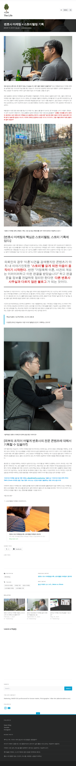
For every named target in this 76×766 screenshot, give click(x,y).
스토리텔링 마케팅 (9, 588)
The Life (8, 15)
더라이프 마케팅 (9, 585)
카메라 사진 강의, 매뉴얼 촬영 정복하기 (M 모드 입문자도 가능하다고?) (26, 748)
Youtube (6, 727)
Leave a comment (26, 28)
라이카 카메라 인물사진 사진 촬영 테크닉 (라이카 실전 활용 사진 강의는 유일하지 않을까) (31, 744)
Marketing (7, 577)
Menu (65, 10)
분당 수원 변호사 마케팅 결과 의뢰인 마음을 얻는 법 (37, 614)
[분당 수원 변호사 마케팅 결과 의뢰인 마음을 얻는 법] (37, 605)
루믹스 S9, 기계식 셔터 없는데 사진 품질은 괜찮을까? (20, 740)
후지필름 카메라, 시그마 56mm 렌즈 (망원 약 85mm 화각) (22, 752)
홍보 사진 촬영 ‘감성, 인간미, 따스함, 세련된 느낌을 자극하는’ (23, 756)
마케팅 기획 (17, 585)
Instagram (7, 730)
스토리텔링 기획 (20, 588)
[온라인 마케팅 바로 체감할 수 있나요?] (60, 605)
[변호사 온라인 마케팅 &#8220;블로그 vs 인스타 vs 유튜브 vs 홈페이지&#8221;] (14, 605)
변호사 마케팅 (26, 585)
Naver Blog (7, 725)
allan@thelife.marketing (36, 478)
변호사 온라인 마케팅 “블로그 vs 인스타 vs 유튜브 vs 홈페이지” (14, 614)
